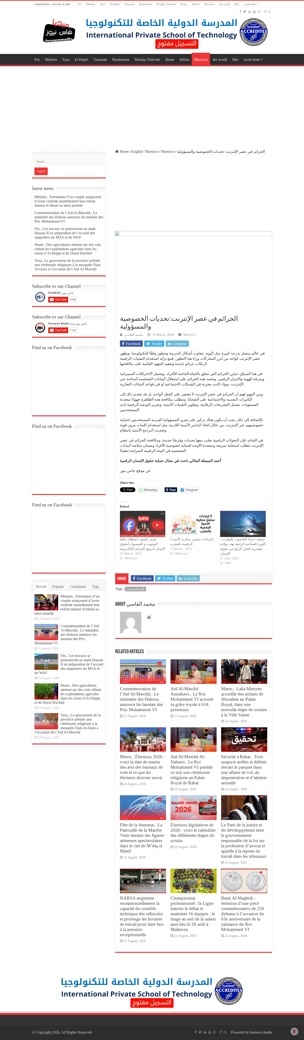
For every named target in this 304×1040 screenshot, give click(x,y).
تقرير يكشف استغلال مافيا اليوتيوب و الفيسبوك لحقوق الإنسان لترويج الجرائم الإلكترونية (142, 544)
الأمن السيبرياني (135, 589)
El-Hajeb (115, 4)
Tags (95, 587)
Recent (41, 587)
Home (124, 151)
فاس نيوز (127, 471)
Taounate (129, 4)
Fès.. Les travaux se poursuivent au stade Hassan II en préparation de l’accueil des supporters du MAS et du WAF (65, 233)
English (137, 151)
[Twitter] (245, 11)
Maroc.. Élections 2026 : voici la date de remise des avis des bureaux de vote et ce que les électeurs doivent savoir (142, 767)
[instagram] (259, 11)
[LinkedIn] (250, 11)
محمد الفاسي (133, 334)
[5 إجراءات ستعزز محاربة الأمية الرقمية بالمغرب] (192, 524)
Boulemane (145, 4)
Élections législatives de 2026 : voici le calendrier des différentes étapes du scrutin (193, 832)
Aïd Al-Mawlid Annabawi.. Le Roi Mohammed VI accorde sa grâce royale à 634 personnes (192, 699)
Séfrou (196, 4)
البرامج (147, 430)
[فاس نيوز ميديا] (59, 29)
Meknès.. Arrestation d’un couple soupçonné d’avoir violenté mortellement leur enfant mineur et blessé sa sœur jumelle (67, 201)
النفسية (232, 399)
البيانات (125, 445)
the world (224, 4)
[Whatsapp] (269, 11)
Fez (79, 4)
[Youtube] (254, 11)
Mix (237, 4)
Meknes (90, 4)
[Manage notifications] (294, 1031)
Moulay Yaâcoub (166, 4)
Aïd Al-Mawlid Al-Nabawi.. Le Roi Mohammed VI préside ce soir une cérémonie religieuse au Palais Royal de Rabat (192, 769)
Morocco (209, 4)
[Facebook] (240, 11)
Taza (102, 4)
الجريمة (175, 353)
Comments (78, 587)
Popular (58, 587)
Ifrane (183, 4)
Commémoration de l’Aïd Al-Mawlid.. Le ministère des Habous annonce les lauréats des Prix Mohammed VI (141, 699)
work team (250, 4)
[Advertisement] (152, 105)
